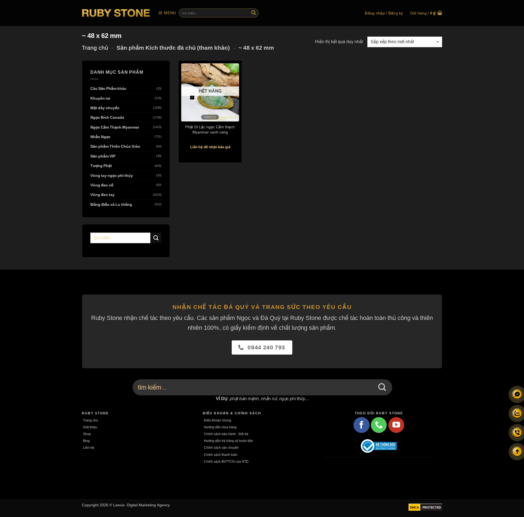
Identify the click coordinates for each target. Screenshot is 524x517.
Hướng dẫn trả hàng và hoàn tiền (228, 441)
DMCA (414, 507)
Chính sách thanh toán (220, 455)
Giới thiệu (90, 427)
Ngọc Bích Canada (107, 117)
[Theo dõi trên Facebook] (361, 425)
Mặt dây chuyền (105, 107)
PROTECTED (431, 507)
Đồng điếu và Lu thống (111, 204)
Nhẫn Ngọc (100, 137)
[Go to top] (517, 451)
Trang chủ (95, 47)
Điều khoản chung (217, 420)
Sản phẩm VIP (102, 156)
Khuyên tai (100, 98)
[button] (167, 13)
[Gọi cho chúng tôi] (379, 425)
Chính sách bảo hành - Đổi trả (226, 434)
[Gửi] (253, 13)
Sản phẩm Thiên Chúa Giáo (115, 146)
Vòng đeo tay (102, 194)
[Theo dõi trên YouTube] (396, 425)
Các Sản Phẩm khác (108, 88)
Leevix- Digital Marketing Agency (141, 505)
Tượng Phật (101, 166)
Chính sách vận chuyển (221, 447)
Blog (86, 441)
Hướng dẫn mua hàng (220, 427)
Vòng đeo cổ (101, 185)
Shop (87, 434)
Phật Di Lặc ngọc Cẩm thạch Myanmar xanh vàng (210, 129)
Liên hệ (88, 447)
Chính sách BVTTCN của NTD (226, 461)
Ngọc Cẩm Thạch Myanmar (114, 127)
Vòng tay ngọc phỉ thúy (111, 175)
